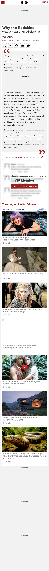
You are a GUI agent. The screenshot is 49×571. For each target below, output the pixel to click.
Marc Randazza (11, 41)
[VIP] (45, 3)
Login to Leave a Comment (24, 186)
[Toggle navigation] (3, 3)
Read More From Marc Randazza (23, 157)
